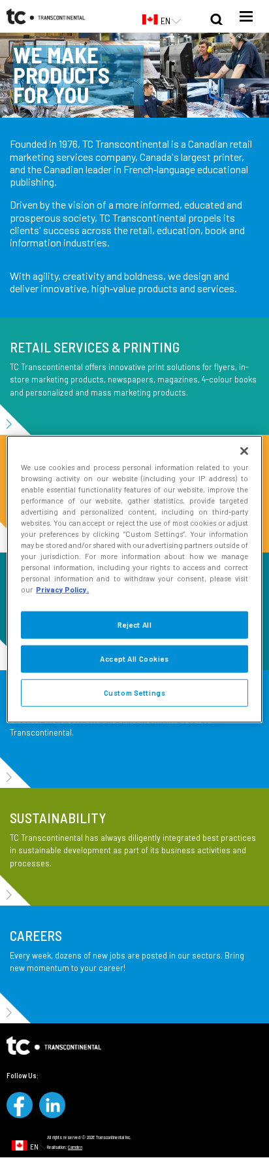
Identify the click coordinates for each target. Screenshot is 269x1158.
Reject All (135, 625)
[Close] (244, 450)
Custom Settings (135, 693)
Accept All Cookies (134, 659)
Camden (75, 1147)
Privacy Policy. (62, 589)
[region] (134, 579)
